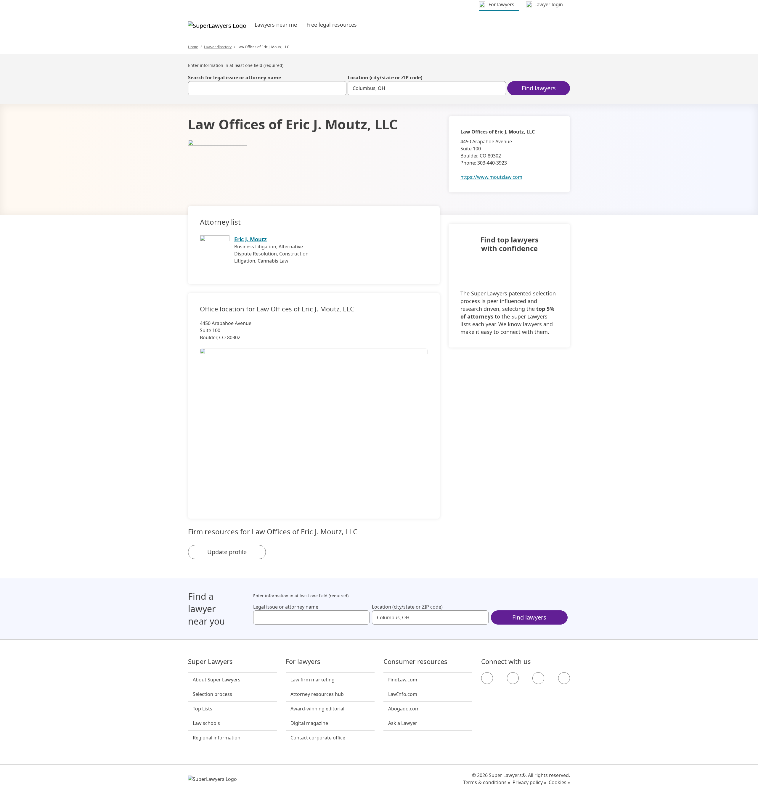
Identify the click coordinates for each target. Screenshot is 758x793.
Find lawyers (539, 88)
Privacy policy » (529, 782)
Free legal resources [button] (331, 24)
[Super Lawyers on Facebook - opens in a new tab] (487, 678)
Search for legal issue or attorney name (234, 77)
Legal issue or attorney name (285, 607)
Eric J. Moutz (250, 239)
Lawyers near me (276, 24)
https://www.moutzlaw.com (491, 177)
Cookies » (559, 782)
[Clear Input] (339, 88)
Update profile (227, 552)
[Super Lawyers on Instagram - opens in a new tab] (513, 678)
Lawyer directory (218, 46)
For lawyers (303, 661)
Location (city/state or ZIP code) (385, 77)
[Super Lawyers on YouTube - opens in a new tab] (538, 678)
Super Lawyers (210, 661)
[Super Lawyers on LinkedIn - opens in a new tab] (564, 678)
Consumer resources (415, 661)
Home (193, 46)
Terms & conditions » (486, 782)
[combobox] (267, 88)
